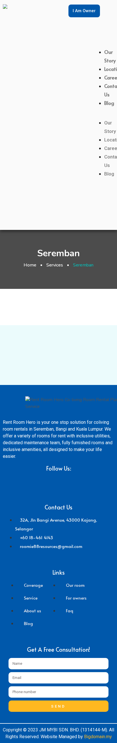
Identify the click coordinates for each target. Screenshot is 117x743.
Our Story (110, 56)
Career (110, 77)
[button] (110, 115)
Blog (109, 103)
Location (110, 68)
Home (30, 265)
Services (54, 265)
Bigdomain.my (98, 736)
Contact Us (110, 90)
